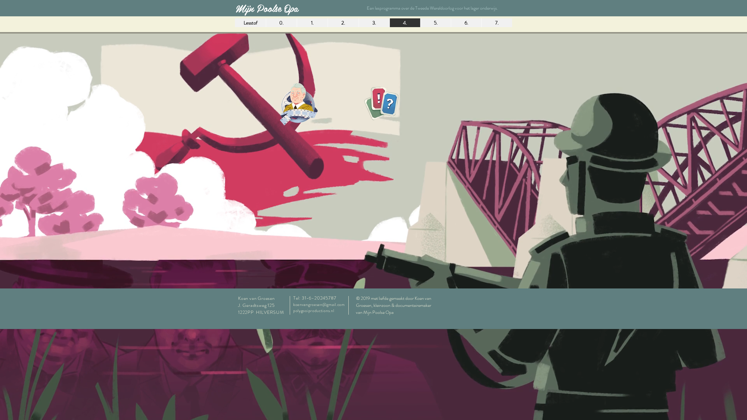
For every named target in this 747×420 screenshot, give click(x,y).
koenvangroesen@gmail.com (319, 304)
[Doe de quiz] (381, 104)
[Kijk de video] (298, 104)
